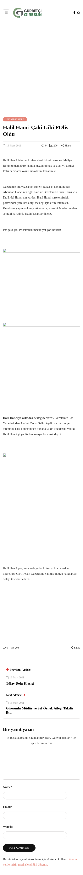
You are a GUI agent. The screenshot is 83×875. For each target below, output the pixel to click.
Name (7, 787)
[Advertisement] (41, 67)
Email (7, 807)
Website (8, 826)
